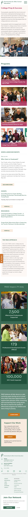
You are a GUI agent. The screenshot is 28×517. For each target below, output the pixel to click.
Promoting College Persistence (10, 104)
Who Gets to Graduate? (9, 159)
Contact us (7, 441)
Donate (10, 437)
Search (6, 487)
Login (18, 507)
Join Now (9, 507)
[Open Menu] (25, 2)
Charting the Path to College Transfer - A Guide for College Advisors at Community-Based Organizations (12, 215)
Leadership (16, 485)
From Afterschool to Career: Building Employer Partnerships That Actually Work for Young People (14, 195)
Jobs (5, 482)
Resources (7, 480)
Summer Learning (18, 483)
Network (6, 485)
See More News (8, 184)
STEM (15, 486)
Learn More (14, 414)
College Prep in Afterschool (9, 145)
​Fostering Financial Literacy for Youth (12, 124)
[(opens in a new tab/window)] (2, 471)
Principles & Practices (18, 492)
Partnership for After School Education (13, 2)
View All (7, 206)
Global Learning (17, 490)
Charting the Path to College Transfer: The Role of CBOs (13, 83)
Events (6, 478)
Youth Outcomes (17, 488)
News (5, 484)
